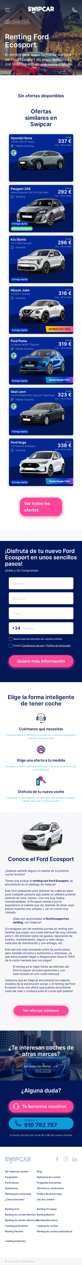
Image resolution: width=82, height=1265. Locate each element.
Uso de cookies (45, 1199)
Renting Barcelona (47, 1220)
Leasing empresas (15, 1240)
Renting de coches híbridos (19, 1214)
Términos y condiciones (50, 1188)
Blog (39, 1171)
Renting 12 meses (47, 1208)
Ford (26, 22)
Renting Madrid (45, 1214)
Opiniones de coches (48, 1177)
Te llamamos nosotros (44, 1106)
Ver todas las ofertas (37, 506)
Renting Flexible (14, 1231)
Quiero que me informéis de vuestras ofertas (37, 638)
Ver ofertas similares (41, 1010)
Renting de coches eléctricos (19, 1220)
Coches (16, 22)
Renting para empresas (18, 1193)
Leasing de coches (47, 1225)
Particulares (12, 1182)
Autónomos (11, 1188)
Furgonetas (11, 1177)
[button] (41, 12)
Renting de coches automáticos (51, 1231)
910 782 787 (74, 10)
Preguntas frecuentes (49, 1182)
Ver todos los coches (16, 1171)
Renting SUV (12, 1208)
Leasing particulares (16, 1225)
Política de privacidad (58, 645)
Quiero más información (41, 661)
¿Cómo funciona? (14, 1199)
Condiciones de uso (33, 645)
